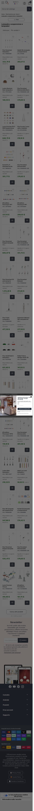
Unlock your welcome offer (24, 408)
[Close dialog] (31, 397)
